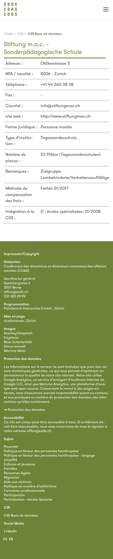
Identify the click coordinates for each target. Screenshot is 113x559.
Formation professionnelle (24, 491)
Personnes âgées (17, 473)
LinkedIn (10, 531)
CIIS (20, 34)
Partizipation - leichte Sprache (28, 499)
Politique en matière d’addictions (30, 486)
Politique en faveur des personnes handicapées (41, 451)
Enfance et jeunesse (19, 464)
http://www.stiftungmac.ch (66, 116)
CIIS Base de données (21, 515)
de (5, 539)
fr (11, 539)
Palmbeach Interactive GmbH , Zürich (34, 308)
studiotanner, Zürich (20, 321)
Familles (10, 468)
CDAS (8, 34)
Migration (11, 477)
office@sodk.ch (16, 292)
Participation (14, 495)
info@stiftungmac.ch (60, 105)
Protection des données (26, 410)
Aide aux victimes (18, 482)
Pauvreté (11, 446)
